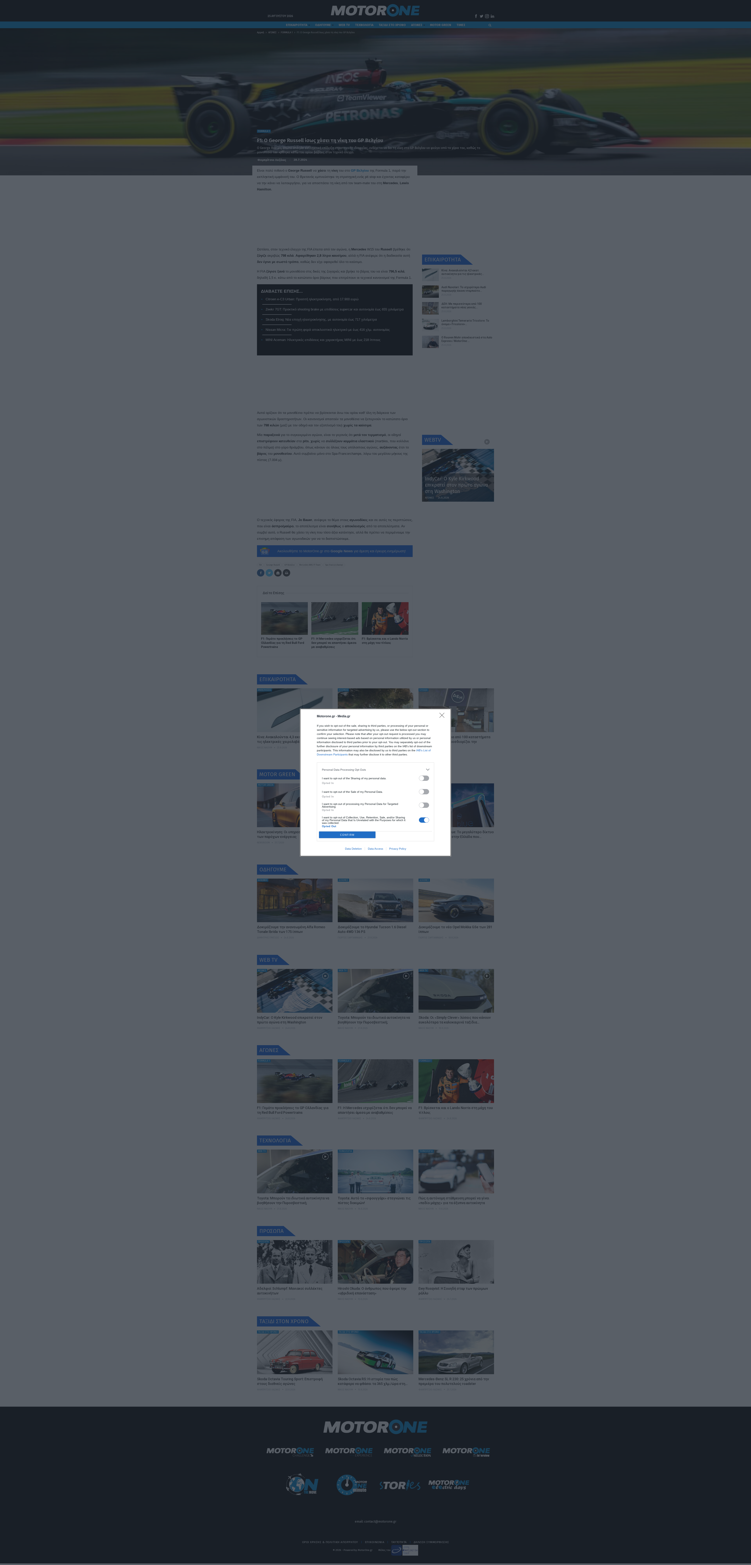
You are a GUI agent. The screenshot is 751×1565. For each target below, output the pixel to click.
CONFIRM (347, 834)
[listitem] (375, 770)
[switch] (424, 778)
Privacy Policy (397, 848)
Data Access (375, 848)
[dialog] (375, 782)
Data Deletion (353, 848)
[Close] (443, 716)
